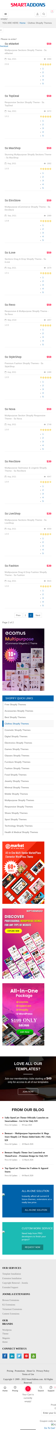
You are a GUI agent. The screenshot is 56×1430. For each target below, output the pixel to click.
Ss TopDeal (12, 95)
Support (51, 1391)
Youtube (34, 1356)
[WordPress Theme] (23, 943)
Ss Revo (10, 304)
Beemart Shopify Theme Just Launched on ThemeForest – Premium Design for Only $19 (26, 1154)
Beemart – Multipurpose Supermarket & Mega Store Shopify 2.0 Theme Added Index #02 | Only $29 (28, 1136)
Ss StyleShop (13, 356)
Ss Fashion (12, 565)
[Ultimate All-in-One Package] (23, 1014)
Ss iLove (10, 252)
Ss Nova (10, 409)
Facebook (5, 1356)
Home (5, 1391)
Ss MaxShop (13, 148)
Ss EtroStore (13, 200)
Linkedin (12, 1356)
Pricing (15, 1391)
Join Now (28, 1091)
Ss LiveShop (12, 513)
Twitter (19, 1356)
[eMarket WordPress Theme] (23, 872)
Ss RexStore (12, 461)
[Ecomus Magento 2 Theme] (23, 659)
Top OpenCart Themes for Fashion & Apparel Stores (26, 1170)
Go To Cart (23, 1388)
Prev (18, 615)
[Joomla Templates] (28, 5)
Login (37, 14)
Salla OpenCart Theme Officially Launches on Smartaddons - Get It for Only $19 (26, 1119)
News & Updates (11, 1125)
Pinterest (27, 1356)
